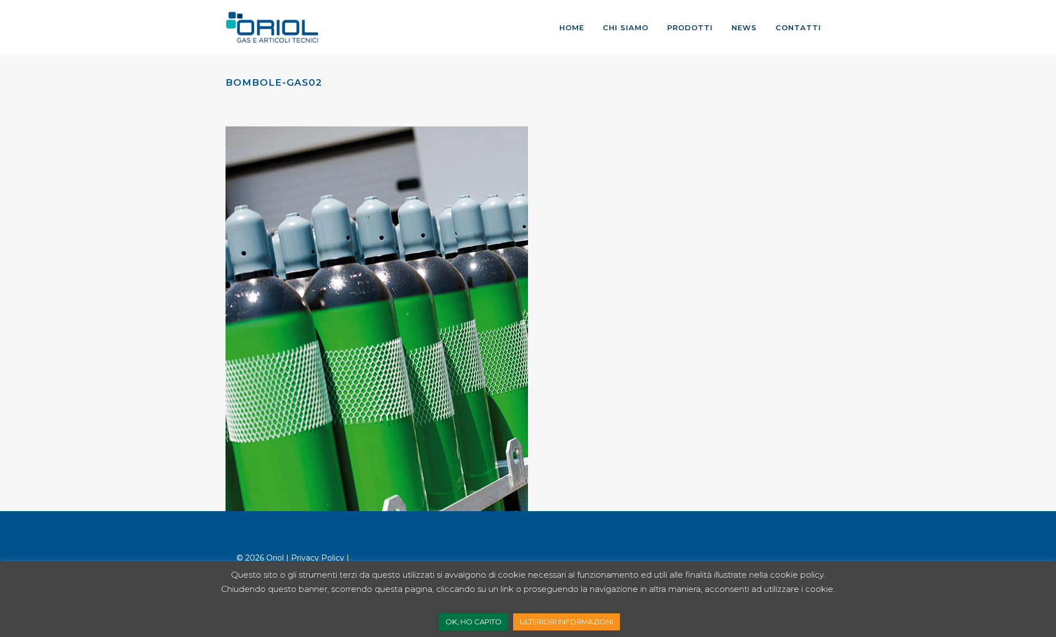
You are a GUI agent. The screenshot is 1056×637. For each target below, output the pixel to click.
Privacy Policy (317, 558)
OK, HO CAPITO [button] (474, 621)
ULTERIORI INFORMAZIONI (566, 621)
